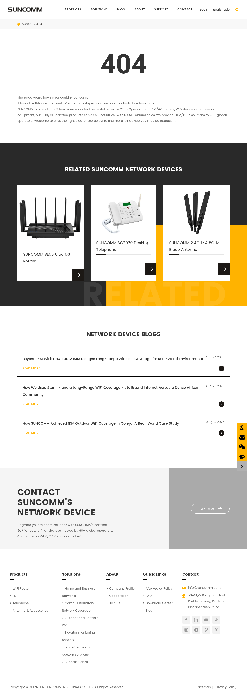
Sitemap (204, 687)
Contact (184, 9)
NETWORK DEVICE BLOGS (123, 334)
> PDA (14, 595)
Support (161, 9)
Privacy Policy (225, 687)
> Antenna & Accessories (29, 610)
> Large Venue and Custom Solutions (76, 651)
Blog (121, 9)
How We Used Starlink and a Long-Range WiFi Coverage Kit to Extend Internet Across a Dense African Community (111, 391)
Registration (222, 9)
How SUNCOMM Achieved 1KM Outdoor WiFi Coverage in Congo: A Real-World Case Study (101, 423)
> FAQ (147, 595)
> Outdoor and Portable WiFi (80, 621)
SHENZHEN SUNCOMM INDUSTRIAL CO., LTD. (61, 687)
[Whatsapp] (242, 427)
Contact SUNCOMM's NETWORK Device (56, 503)
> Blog (147, 610)
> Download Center (158, 603)
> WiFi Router (20, 588)
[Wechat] (242, 447)
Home (26, 24)
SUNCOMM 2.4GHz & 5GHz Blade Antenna (194, 246)
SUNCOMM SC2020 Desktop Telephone (122, 246)
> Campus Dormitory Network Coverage (78, 607)
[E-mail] (242, 437)
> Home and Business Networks (78, 592)
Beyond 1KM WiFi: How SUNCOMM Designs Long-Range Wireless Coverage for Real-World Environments (113, 359)
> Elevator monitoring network (78, 636)
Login (204, 9)
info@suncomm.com (204, 587)
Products (73, 9)
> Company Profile (120, 588)
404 (39, 24)
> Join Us (113, 603)
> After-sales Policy (158, 588)
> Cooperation (117, 595)
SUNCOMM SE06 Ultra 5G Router (46, 258)
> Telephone (19, 603)
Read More (31, 368)
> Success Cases (75, 662)
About (139, 9)
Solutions (99, 9)
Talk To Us (207, 508)
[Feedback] (242, 456)
